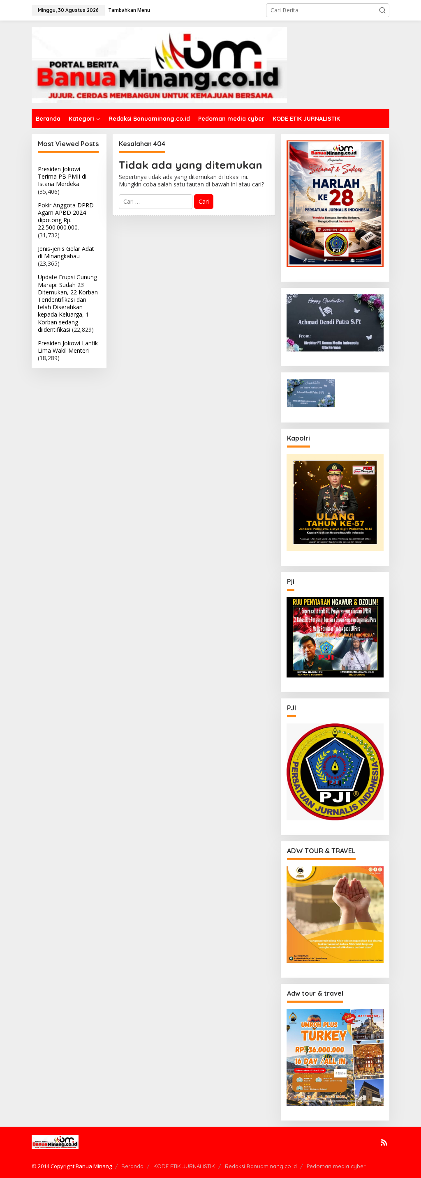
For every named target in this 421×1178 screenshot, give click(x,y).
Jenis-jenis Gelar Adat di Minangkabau (66, 252)
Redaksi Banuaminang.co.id (261, 1166)
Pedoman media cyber (336, 1166)
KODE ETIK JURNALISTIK (184, 1166)
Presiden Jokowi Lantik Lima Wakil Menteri (68, 346)
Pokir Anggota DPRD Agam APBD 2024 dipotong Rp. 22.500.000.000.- (66, 216)
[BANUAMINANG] (159, 64)
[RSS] (384, 1142)
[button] (382, 10)
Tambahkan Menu (129, 10)
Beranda (132, 1166)
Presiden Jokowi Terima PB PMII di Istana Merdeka (62, 176)
